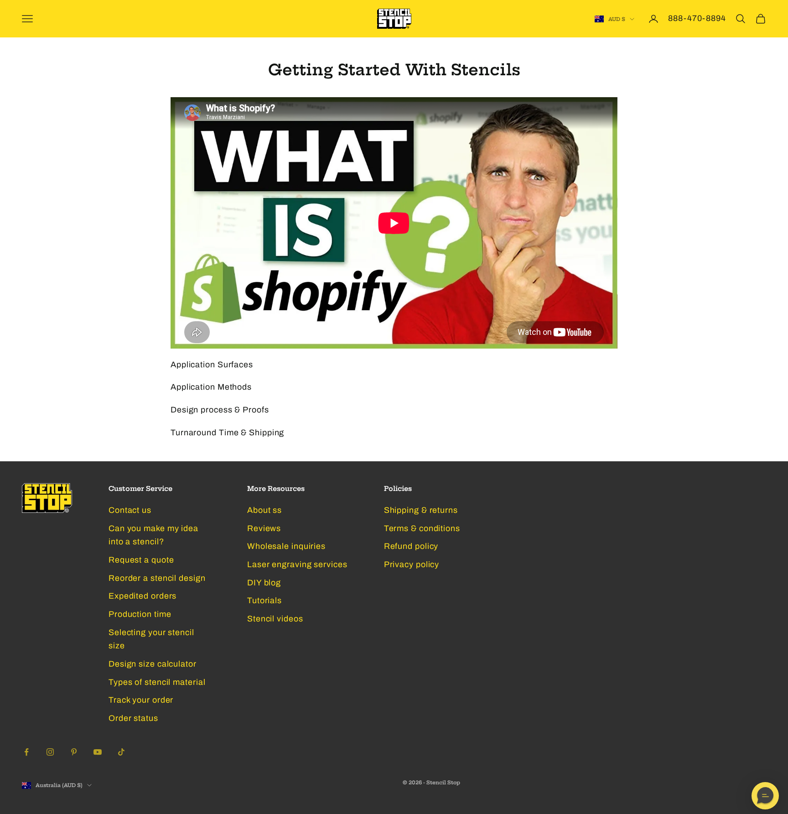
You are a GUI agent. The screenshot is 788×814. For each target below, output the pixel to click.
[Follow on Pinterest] (73, 752)
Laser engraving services (297, 564)
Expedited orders (142, 595)
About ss (264, 510)
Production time (140, 614)
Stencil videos (275, 618)
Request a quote (141, 559)
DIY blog (264, 582)
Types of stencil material (157, 682)
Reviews (264, 528)
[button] (765, 795)
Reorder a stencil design (157, 578)
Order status (133, 718)
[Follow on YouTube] (97, 752)
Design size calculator (153, 663)
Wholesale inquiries (286, 546)
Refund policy (411, 546)
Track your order (141, 699)
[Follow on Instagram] (50, 752)
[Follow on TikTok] (121, 752)
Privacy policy (412, 564)
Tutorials (264, 600)
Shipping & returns (421, 510)
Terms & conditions (422, 528)
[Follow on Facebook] (26, 752)
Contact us (130, 510)
